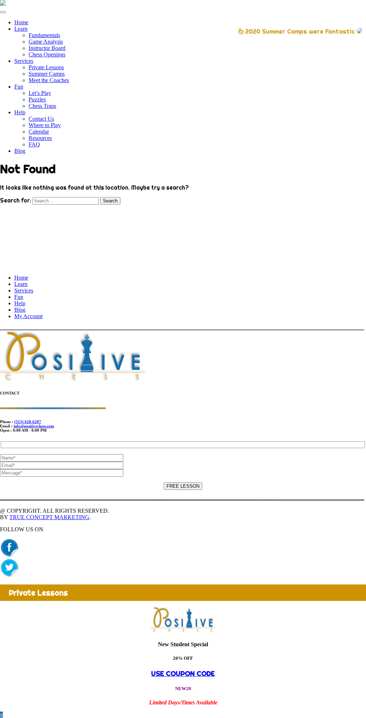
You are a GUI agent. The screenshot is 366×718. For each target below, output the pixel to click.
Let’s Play (40, 93)
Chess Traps (42, 106)
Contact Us (41, 119)
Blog (19, 151)
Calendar (39, 132)
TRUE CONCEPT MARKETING (49, 517)
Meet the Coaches (49, 80)
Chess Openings (47, 54)
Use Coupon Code (183, 673)
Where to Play (45, 125)
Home (21, 22)
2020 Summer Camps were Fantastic (300, 31)
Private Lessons (46, 67)
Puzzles (37, 99)
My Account (28, 316)
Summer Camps (47, 74)
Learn (21, 29)
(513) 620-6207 (27, 422)
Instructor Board (47, 48)
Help (19, 112)
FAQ (34, 144)
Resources (40, 138)
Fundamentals (44, 35)
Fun (18, 87)
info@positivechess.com (34, 426)
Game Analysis (46, 42)
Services (23, 61)
